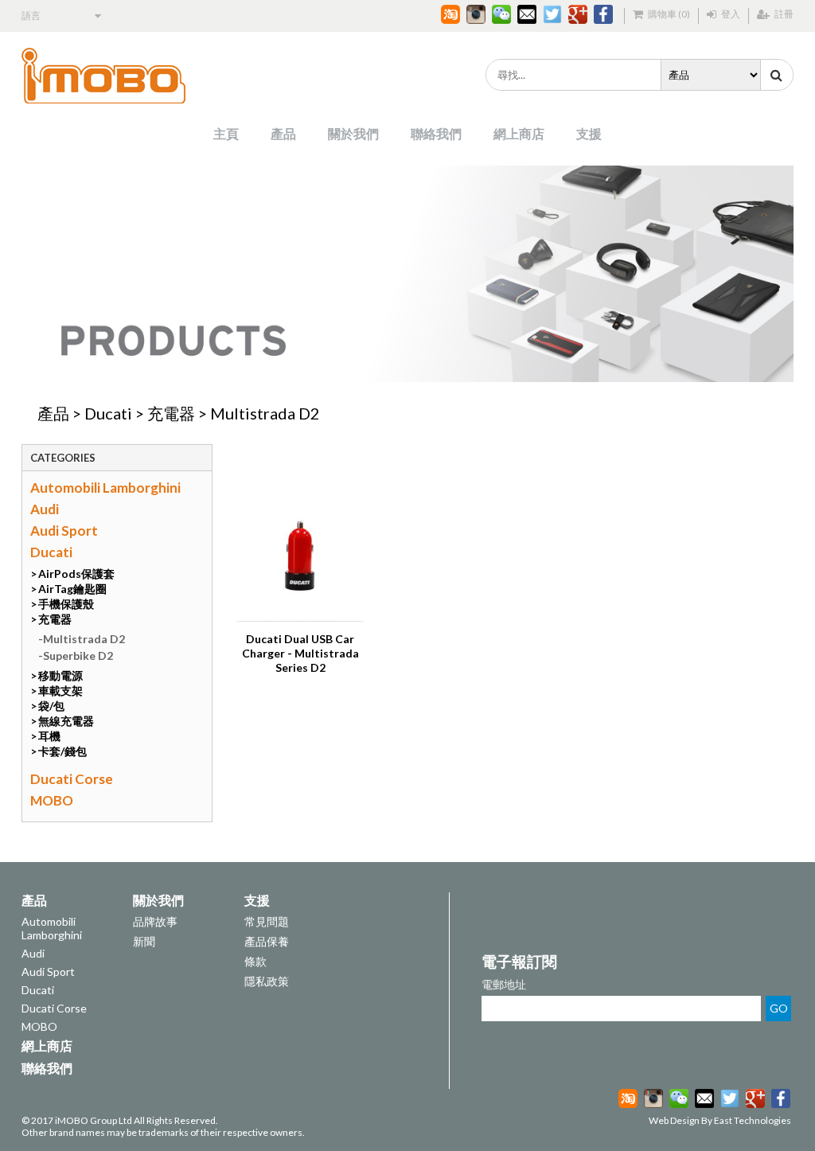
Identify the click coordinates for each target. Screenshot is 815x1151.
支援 (589, 133)
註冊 (783, 14)
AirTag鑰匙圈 (72, 588)
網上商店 (518, 133)
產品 (283, 133)
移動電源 (60, 675)
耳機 (49, 736)
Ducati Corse (71, 779)
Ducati (108, 413)
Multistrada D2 (265, 413)
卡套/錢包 (62, 751)
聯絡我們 (436, 133)
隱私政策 (266, 981)
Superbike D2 (78, 655)
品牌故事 (155, 921)
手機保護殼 (66, 604)
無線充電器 (66, 721)
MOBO (51, 800)
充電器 (171, 413)
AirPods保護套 (76, 573)
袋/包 (51, 705)
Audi (44, 509)
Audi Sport (64, 530)
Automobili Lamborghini (105, 487)
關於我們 (353, 133)
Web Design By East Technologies (720, 1120)
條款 (255, 961)
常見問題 (266, 921)
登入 (729, 14)
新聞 (144, 941)
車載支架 (60, 690)
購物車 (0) (668, 14)
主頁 (226, 133)
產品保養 (266, 941)
